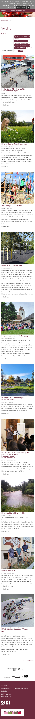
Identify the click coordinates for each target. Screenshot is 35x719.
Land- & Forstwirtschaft (21, 41)
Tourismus (17, 43)
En (29, 11)
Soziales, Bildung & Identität (22, 45)
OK (28, 7)
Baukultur (16, 39)
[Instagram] (3, 703)
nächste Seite (30, 660)
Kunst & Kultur (24, 43)
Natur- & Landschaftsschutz (22, 36)
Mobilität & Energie (20, 48)
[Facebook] (8, 703)
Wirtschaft (29, 48)
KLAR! (16, 51)
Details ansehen (21, 7)
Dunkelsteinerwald (4, 20)
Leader (21, 51)
